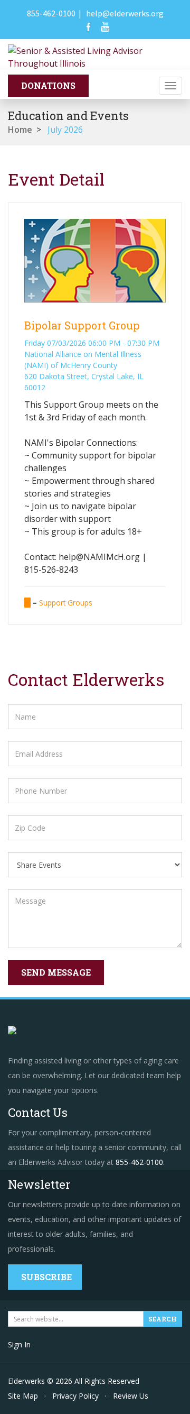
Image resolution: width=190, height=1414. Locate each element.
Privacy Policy (75, 1396)
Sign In (19, 1344)
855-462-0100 (51, 13)
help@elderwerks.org (125, 13)
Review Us (130, 1396)
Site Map (23, 1396)
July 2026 (65, 129)
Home (20, 129)
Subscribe (46, 1276)
